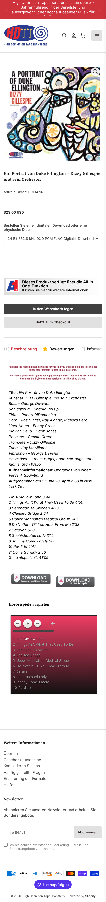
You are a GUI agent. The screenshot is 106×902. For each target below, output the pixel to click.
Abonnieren (88, 832)
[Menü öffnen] (96, 35)
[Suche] (64, 35)
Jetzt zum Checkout (53, 322)
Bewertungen (62, 349)
